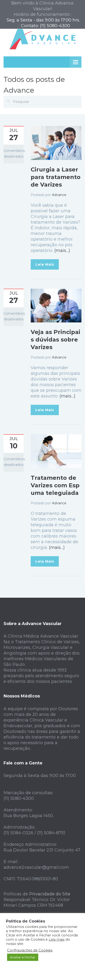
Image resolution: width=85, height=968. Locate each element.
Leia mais (56, 939)
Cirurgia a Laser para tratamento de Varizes (56, 177)
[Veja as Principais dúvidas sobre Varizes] (56, 305)
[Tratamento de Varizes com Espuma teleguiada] (56, 451)
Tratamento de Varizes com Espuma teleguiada (55, 485)
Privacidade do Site (49, 894)
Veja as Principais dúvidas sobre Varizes (55, 339)
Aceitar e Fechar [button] (22, 957)
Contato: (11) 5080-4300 (45, 25)
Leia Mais (44, 264)
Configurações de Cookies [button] (29, 950)
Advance (59, 195)
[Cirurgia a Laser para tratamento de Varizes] (56, 143)
